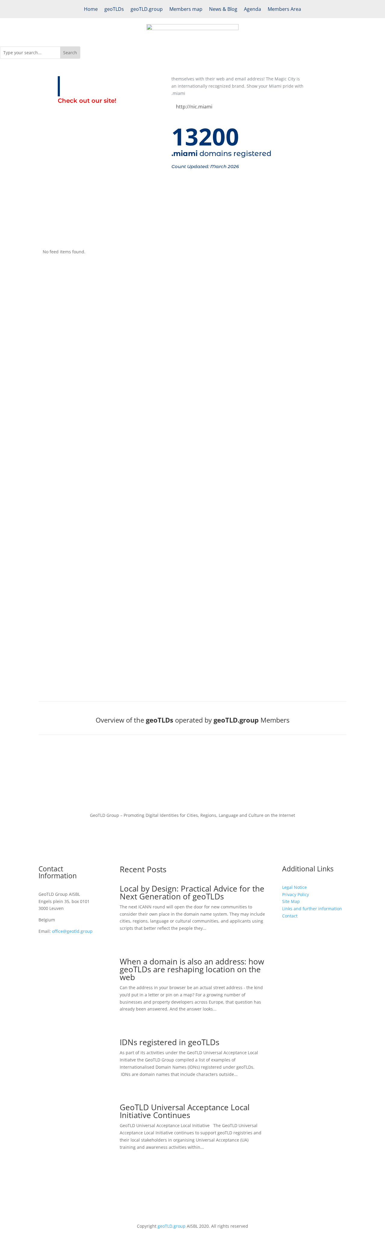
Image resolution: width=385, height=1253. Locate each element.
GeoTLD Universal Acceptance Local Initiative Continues (185, 1111)
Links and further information (312, 908)
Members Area (284, 9)
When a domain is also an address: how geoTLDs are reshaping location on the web (192, 969)
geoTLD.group (147, 9)
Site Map (291, 901)
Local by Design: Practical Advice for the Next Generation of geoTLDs (192, 892)
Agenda (252, 9)
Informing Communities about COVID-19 (192, 406)
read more (192, 360)
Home (91, 9)
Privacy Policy (295, 894)
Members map (185, 9)
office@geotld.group (72, 931)
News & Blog (223, 9)
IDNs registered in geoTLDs (169, 1042)
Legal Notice (294, 887)
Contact (289, 916)
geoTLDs (114, 9)
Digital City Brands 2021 (192, 350)
